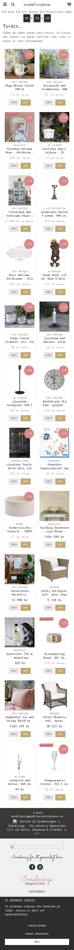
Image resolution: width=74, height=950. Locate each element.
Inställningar (37, 925)
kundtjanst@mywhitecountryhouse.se (37, 816)
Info (14, 102)
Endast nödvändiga (37, 933)
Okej (37, 941)
